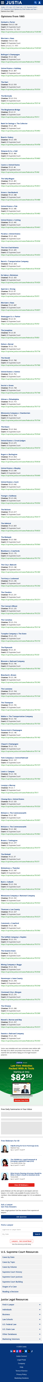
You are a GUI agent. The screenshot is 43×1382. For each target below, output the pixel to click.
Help (21, 1367)
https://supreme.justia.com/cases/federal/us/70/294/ (20, 986)
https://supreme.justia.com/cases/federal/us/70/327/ (20, 917)
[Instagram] (20, 1351)
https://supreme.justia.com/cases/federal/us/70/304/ (20, 972)
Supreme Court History (12, 1272)
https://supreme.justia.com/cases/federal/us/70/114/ (20, 751)
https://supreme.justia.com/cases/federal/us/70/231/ (20, 599)
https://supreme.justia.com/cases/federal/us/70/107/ (20, 765)
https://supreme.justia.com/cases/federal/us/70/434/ (20, 241)
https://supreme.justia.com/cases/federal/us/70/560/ (20, 62)
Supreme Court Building (12, 1282)
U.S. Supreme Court (30, 7)
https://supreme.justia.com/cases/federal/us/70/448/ (20, 200)
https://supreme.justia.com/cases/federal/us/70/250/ (20, 1041)
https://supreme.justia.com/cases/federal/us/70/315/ (20, 944)
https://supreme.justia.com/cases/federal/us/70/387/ (20, 820)
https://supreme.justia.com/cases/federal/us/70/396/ (20, 930)
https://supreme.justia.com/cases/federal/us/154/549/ (21, 32)
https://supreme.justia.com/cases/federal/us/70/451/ (20, 186)
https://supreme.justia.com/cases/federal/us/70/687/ (20, 310)
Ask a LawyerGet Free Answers (8, 1205)
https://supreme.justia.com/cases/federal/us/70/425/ (20, 255)
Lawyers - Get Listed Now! (22, 1241)
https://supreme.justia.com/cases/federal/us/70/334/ (20, 889)
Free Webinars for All (10, 1141)
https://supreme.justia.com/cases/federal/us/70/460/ (20, 158)
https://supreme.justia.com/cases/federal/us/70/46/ (20, 172)
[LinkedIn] (11, 1351)
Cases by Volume (9, 1267)
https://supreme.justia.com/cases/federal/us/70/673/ (20, 448)
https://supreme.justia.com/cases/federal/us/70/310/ (20, 958)
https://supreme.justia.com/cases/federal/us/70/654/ (20, 462)
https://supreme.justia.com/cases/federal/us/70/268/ (20, 1013)
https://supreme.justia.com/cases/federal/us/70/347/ (20, 875)
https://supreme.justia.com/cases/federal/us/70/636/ (20, 503)
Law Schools (7, 1319)
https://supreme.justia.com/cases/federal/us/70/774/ (20, 351)
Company (21, 1363)
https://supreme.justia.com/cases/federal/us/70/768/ (20, 365)
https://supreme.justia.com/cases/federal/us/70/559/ (20, 89)
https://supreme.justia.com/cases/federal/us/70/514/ (20, 103)
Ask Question (21, 1217)
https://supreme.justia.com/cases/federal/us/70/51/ (20, 117)
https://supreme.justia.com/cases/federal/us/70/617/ (20, 517)
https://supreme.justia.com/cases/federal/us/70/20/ (20, 655)
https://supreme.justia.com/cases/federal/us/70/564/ (20, 434)
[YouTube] (14, 1351)
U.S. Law (9, 7)
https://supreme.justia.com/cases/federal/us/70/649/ (20, 475)
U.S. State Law (8, 1329)
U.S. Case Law (17, 7)
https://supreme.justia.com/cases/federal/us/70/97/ (20, 296)
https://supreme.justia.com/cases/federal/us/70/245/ (20, 682)
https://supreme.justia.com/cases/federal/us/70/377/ (20, 848)
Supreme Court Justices (12, 1277)
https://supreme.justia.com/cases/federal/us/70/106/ (20, 779)
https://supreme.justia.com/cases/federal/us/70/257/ (20, 1027)
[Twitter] (29, 1351)
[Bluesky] (26, 1351)
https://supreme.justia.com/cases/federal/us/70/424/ (20, 269)
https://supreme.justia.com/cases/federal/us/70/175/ (20, 558)
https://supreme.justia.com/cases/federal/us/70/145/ (20, 737)
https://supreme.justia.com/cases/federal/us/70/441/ (20, 227)
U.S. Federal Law (9, 1324)
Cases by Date (8, 1257)
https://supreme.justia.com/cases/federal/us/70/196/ (20, 668)
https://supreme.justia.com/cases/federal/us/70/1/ (19, 793)
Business (6, 1314)
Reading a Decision (10, 1291)
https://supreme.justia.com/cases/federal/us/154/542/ (21, 48)
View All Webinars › (21, 1185)
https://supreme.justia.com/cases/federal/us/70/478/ (20, 144)
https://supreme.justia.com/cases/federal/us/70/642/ (20, 489)
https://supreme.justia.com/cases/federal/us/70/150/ (20, 724)
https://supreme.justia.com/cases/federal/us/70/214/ (20, 627)
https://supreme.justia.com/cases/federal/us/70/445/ (20, 213)
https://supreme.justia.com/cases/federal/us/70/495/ (20, 131)
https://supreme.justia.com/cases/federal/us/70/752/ (20, 379)
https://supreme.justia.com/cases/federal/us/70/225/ (20, 613)
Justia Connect (21, 1356)
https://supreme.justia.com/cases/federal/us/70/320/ (20, 806)
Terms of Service (21, 1371)
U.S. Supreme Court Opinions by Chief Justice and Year (18, 9)
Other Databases (9, 1334)
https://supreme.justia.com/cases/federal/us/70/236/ (20, 586)
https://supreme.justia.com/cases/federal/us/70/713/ (20, 406)
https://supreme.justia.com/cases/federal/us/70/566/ (20, 544)
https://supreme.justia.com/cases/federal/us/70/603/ (20, 531)
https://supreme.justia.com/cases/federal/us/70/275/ (20, 999)
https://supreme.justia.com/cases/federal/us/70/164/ (20, 696)
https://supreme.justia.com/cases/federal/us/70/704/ (20, 420)
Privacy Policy (21, 1374)
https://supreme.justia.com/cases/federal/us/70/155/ (20, 710)
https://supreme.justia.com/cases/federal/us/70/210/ (20, 641)
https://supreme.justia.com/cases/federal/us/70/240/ (20, 572)
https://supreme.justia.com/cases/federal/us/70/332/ (20, 903)
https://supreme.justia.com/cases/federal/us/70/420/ (20, 282)
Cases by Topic (8, 1262)
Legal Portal (21, 1360)
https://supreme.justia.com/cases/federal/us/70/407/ (20, 76)
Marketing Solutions (11, 1339)
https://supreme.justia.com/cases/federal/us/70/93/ (20, 324)
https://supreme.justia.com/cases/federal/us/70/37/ (20, 861)
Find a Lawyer (7, 1225)
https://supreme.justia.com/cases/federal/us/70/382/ (20, 834)
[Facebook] (17, 1351)
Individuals (7, 1309)
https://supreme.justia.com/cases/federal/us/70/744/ (20, 393)
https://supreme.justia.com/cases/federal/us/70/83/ (20, 338)
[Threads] (23, 1351)
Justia (3, 7)
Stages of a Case (9, 1286)
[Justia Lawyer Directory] (31, 1351)
